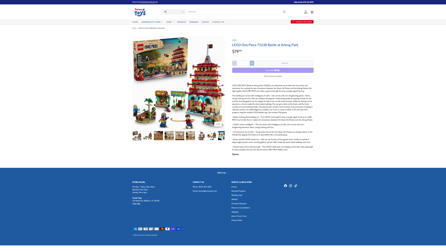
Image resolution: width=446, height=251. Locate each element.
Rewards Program (238, 191)
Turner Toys (140, 235)
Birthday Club (236, 195)
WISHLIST (181, 22)
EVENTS (205, 22)
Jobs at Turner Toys (238, 216)
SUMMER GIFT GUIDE (151, 22)
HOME (135, 22)
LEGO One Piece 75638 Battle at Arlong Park (151, 28)
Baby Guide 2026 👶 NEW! (304, 2)
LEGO (234, 40)
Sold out (285, 63)
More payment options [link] (273, 76)
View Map (136, 203)
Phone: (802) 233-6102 (202, 187)
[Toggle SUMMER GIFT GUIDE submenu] (162, 22)
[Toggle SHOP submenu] (173, 22)
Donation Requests (239, 203)
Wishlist (234, 199)
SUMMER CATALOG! (148, 2)
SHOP (169, 22)
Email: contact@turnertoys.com (205, 191)
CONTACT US (218, 22)
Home (134, 28)
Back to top (222, 173)
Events (234, 187)
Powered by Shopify (151, 235)
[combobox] (225, 11)
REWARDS (194, 22)
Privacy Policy (236, 220)
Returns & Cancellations (240, 208)
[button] (312, 12)
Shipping (234, 212)
